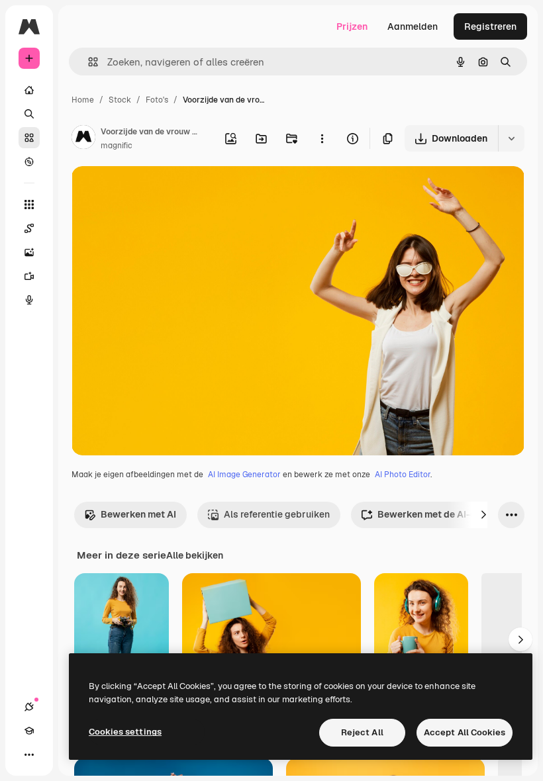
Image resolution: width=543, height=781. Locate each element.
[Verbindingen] (29, 706)
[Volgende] (483, 515)
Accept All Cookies (464, 732)
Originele (158, 191)
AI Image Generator (244, 474)
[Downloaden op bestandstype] (511, 138)
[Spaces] (29, 228)
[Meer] (29, 754)
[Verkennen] (29, 161)
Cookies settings (125, 731)
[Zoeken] (29, 113)
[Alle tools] (29, 204)
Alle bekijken (194, 555)
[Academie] (29, 730)
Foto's (157, 100)
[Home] (29, 90)
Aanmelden (412, 26)
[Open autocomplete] (88, 62)
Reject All (362, 732)
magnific (116, 145)
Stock (120, 100)
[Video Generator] (29, 276)
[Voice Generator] (29, 299)
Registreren (490, 26)
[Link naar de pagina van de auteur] (83, 139)
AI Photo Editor (402, 474)
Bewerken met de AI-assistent (445, 514)
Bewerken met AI (138, 514)
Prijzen (352, 26)
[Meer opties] (322, 138)
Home (83, 100)
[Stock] (29, 137)
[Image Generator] (29, 252)
